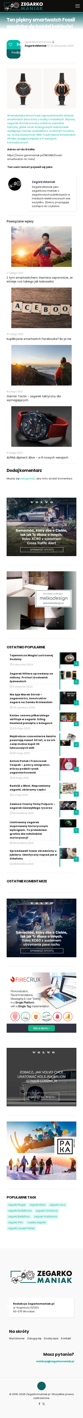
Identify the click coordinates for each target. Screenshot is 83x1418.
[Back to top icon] (41, 1386)
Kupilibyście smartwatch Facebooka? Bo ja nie (39, 339)
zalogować (27, 478)
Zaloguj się (34, 1338)
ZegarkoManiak (36, 45)
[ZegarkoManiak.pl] (23, 6)
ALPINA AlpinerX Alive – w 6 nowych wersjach (37, 457)
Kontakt (66, 1338)
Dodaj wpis (51, 1338)
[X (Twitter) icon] (43, 1404)
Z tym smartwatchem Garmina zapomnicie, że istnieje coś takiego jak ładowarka (40, 280)
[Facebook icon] (39, 1404)
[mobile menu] (77, 6)
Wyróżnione (17, 1338)
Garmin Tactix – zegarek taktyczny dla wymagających (34, 398)
